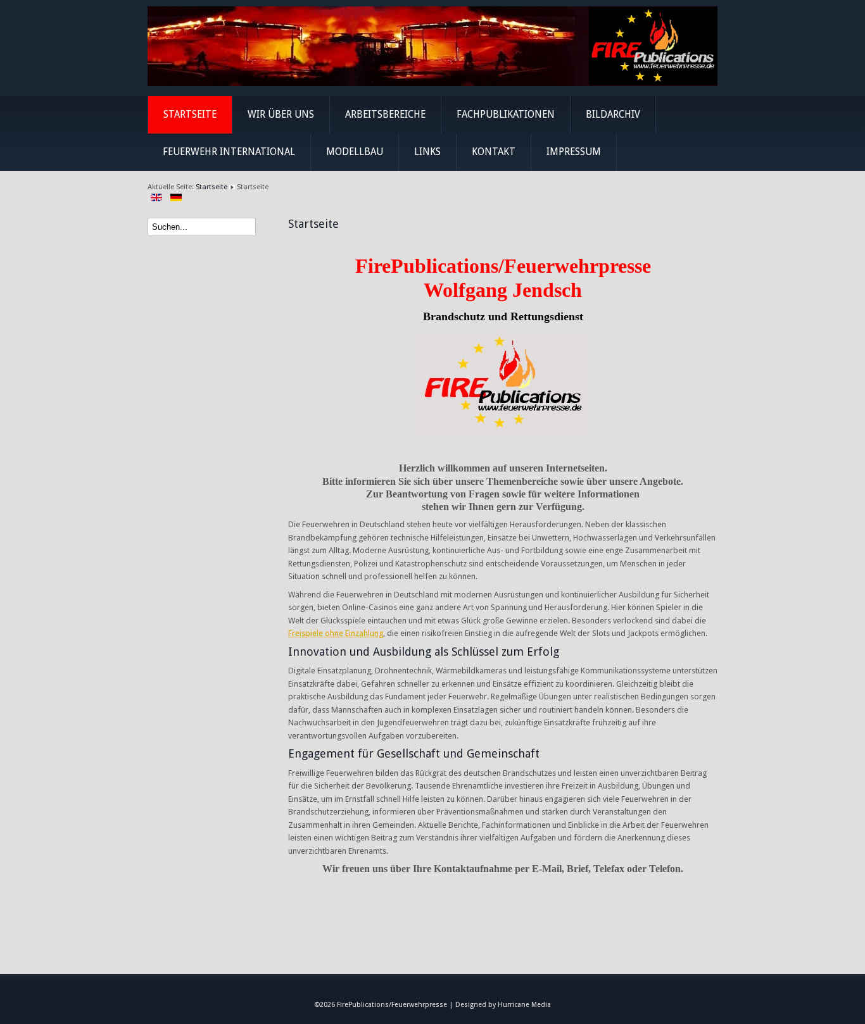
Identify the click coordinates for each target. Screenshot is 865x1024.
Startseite (190, 114)
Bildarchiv (613, 114)
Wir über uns (281, 114)
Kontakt (493, 152)
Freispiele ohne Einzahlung (335, 633)
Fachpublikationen (506, 114)
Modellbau (354, 152)
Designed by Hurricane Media (503, 1005)
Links (427, 152)
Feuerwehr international (229, 152)
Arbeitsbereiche (385, 114)
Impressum (573, 152)
